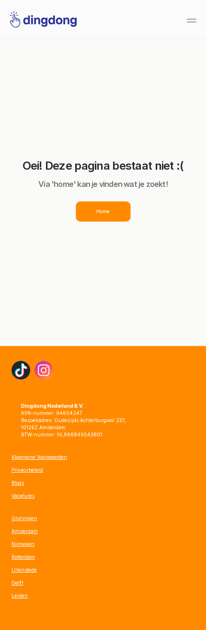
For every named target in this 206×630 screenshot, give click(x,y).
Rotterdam (23, 557)
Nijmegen (22, 544)
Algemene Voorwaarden (39, 457)
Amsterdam (24, 531)
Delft (17, 583)
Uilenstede (24, 570)
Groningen (24, 518)
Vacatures (22, 496)
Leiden (19, 595)
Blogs (17, 483)
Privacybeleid (27, 470)
